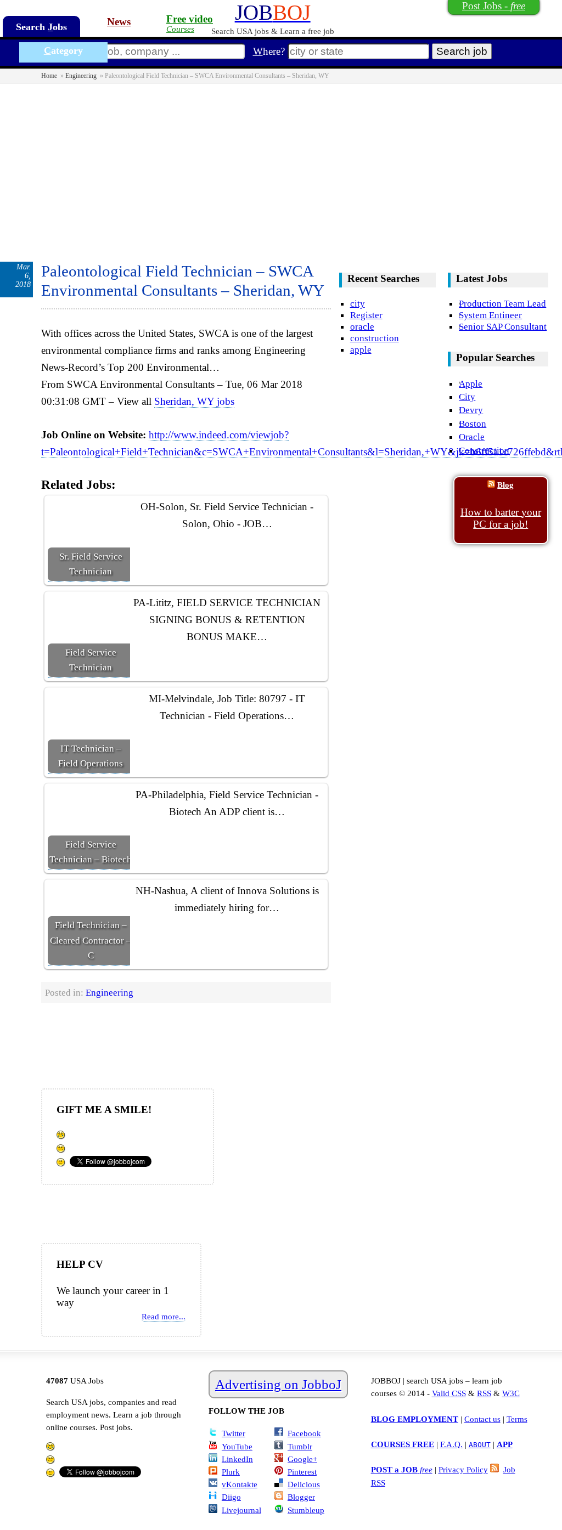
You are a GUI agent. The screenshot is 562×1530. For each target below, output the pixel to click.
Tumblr (300, 1446)
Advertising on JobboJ (278, 1384)
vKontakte (239, 1484)
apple (361, 349)
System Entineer (490, 314)
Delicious (304, 1484)
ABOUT (480, 1445)
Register (366, 314)
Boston (472, 423)
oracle (362, 326)
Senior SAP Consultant (503, 326)
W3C (511, 1393)
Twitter (233, 1433)
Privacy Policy (463, 1469)
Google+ (302, 1459)
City (467, 396)
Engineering (81, 76)
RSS (484, 1393)
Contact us (482, 1419)
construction (374, 337)
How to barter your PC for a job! (500, 518)
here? (269, 51)
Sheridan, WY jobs (194, 401)
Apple (470, 383)
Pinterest (302, 1471)
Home (49, 76)
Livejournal (241, 1510)
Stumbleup (306, 1510)
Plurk (231, 1471)
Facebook (304, 1433)
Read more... (164, 1316)
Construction (484, 450)
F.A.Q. (451, 1444)
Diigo (231, 1496)
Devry (471, 409)
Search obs (41, 26)
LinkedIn (237, 1459)
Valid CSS (449, 1393)
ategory (63, 50)
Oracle (472, 436)
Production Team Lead (502, 303)
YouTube (237, 1446)
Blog (505, 484)
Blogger (301, 1496)
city (357, 303)
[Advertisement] (281, 165)
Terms (517, 1419)
